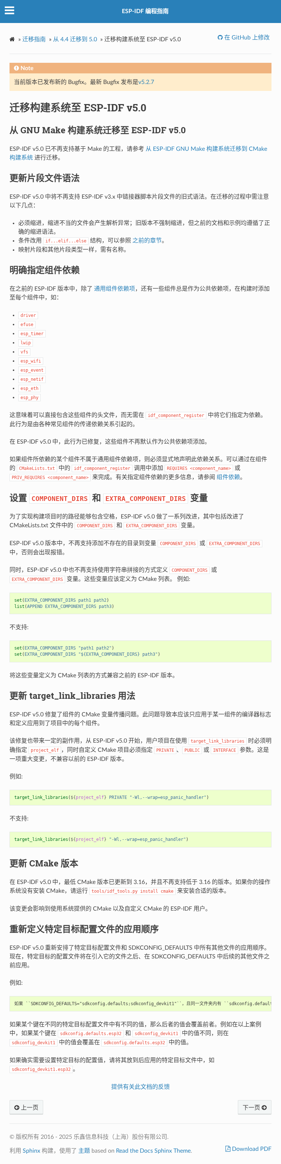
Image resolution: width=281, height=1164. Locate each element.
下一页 (252, 1108)
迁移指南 (34, 39)
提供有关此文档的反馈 (140, 1087)
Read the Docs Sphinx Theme (153, 1151)
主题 (84, 1151)
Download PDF (251, 1149)
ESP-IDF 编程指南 (145, 11)
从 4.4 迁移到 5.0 (75, 39)
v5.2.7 (146, 82)
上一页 (28, 1108)
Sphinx (31, 1151)
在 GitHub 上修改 (246, 38)
